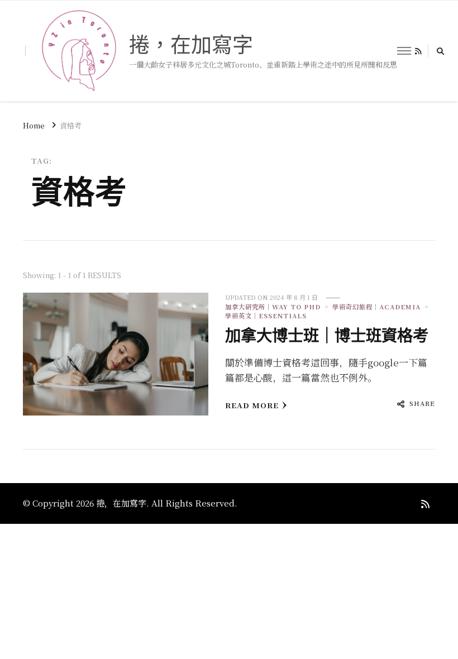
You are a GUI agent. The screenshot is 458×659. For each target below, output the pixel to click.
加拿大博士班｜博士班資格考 (326, 335)
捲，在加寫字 (191, 44)
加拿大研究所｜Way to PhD (273, 306)
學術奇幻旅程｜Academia (376, 306)
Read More (252, 405)
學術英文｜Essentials (266, 315)
